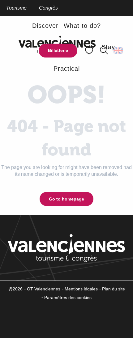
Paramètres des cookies (68, 297)
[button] (118, 50)
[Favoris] (89, 50)
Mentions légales (81, 288)
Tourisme (16, 8)
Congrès (48, 8)
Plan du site (113, 288)
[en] (118, 50)
